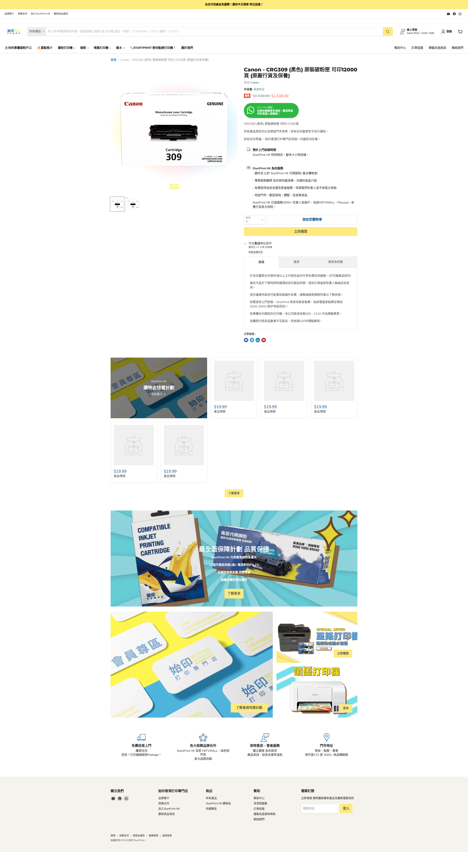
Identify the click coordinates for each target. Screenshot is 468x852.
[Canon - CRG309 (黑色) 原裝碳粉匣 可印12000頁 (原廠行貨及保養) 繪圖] (117, 204)
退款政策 (167, 835)
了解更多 (234, 493)
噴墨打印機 (101, 48)
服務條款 (153, 835)
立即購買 (300, 231)
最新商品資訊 (61, 13)
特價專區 (211, 809)
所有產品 (211, 798)
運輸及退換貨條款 (264, 814)
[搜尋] (388, 31)
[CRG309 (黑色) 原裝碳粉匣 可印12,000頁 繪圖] (133, 204)
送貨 (261, 262)
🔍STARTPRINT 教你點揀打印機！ (153, 48)
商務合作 (22, 13)
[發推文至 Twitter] (252, 340)
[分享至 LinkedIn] (258, 340)
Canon (254, 83)
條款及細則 (139, 835)
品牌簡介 (9, 13)
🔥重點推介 (44, 48)
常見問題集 (260, 803)
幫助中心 (400, 48)
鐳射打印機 (65, 48)
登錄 (449, 31)
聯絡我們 (457, 48)
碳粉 (83, 48)
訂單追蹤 (417, 48)
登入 (346, 808)
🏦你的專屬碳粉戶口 (18, 48)
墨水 (119, 48)
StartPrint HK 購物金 (218, 803)
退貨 (296, 262)
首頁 (113, 60)
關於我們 (187, 48)
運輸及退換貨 (437, 48)
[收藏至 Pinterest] (263, 340)
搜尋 (113, 835)
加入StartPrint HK (40, 13)
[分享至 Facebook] (246, 340)
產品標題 (220, 412)
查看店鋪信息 (255, 252)
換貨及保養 (335, 262)
